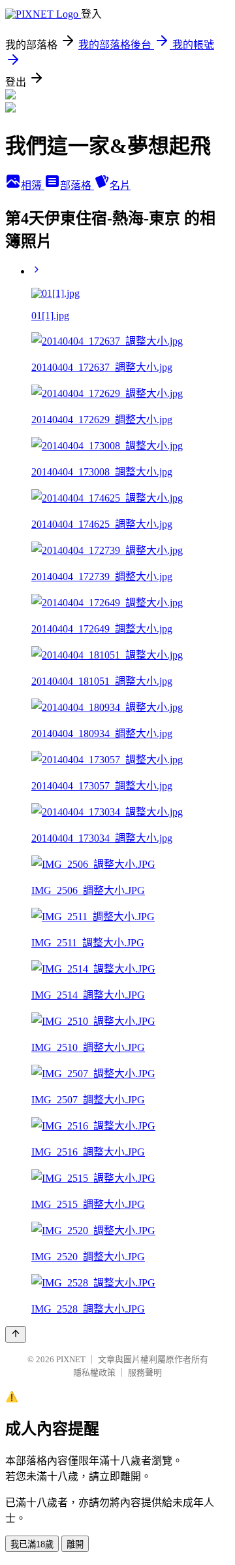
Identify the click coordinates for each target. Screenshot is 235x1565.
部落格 (77, 185)
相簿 (32, 185)
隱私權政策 (94, 1372)
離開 (75, 1544)
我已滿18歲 (32, 1544)
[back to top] (15, 1334)
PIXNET (71, 1359)
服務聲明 (145, 1372)
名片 (120, 185)
